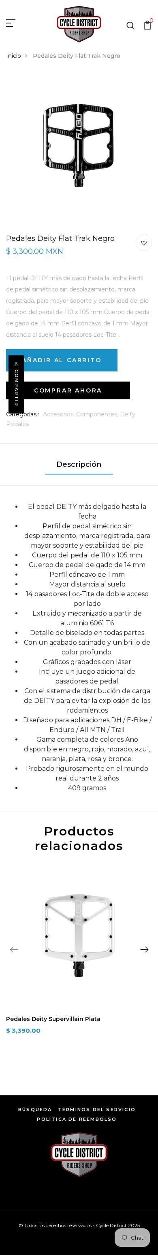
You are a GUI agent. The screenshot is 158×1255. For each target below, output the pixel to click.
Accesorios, (59, 414)
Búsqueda (35, 1109)
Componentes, (98, 414)
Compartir (16, 388)
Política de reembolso (77, 1119)
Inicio (13, 55)
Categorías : (22, 414)
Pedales (17, 424)
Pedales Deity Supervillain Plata (53, 1019)
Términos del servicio (97, 1109)
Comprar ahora (68, 390)
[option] (79, 955)
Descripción (79, 464)
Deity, (128, 414)
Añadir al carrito (62, 360)
